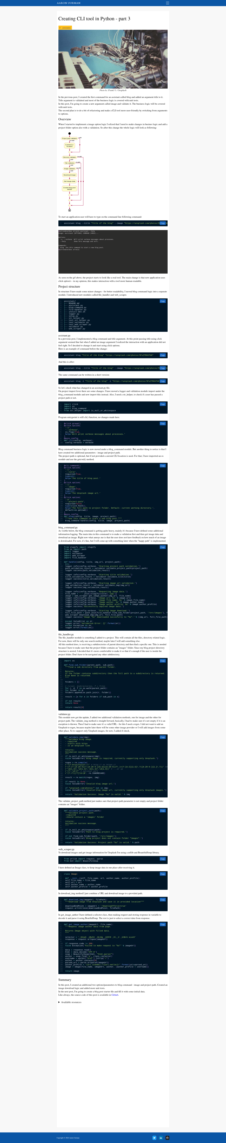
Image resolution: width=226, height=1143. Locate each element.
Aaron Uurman (68, 3)
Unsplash (122, 90)
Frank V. (112, 90)
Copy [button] (163, 223)
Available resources (71, 1002)
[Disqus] (113, 1037)
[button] (72, 212)
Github (115, 994)
